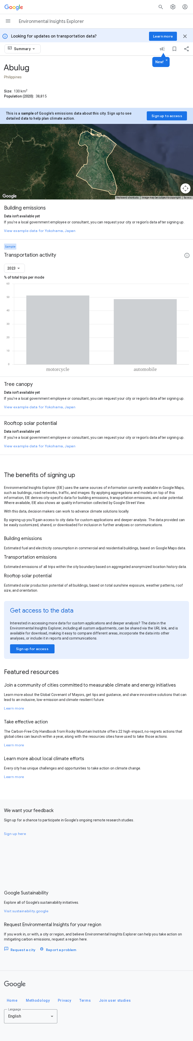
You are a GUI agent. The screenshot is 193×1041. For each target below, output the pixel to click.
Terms (188, 197)
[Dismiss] (166, 60)
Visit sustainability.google (26, 911)
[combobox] (25, 49)
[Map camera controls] (185, 188)
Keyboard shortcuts (127, 197)
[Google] (15, 984)
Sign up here (15, 833)
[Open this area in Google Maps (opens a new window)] (9, 196)
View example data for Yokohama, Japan (40, 230)
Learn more (14, 708)
